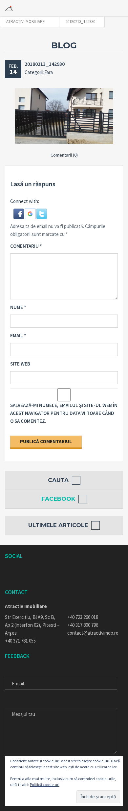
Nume (18, 307)
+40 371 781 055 (20, 641)
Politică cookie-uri (44, 784)
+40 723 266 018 (82, 617)
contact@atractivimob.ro (92, 633)
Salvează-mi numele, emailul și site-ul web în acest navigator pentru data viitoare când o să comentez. (63, 413)
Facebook (58, 498)
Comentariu (26, 246)
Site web (20, 364)
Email (18, 335)
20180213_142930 (45, 64)
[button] (19, 213)
